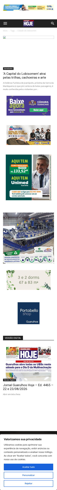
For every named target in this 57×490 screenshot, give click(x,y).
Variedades (8, 68)
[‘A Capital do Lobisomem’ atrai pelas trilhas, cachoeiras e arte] (28, 53)
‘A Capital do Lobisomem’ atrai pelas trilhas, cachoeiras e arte (24, 75)
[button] (5, 23)
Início (5, 30)
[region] (28, 462)
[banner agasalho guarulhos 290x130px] (29, 144)
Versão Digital (9, 380)
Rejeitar (28, 483)
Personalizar (28, 475)
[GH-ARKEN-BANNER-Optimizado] (29, 289)
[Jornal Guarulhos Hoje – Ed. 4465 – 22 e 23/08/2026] (28, 362)
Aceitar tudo (28, 467)
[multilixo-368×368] (28, 262)
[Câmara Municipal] (29, 114)
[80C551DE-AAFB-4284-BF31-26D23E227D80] (28, 199)
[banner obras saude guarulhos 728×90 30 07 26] (28, 11)
